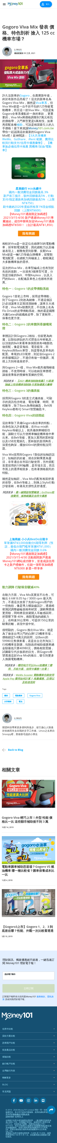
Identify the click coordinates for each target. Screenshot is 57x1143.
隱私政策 (25, 1114)
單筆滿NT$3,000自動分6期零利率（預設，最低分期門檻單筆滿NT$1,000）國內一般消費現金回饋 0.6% (28, 553)
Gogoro (24, 95)
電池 (20, 701)
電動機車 (18, 695)
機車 (6, 695)
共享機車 (8, 701)
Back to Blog (15, 749)
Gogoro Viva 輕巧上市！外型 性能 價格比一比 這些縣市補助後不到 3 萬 (27, 820)
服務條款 (16, 1114)
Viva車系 (41, 103)
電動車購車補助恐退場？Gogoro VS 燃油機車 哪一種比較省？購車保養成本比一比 (28, 871)
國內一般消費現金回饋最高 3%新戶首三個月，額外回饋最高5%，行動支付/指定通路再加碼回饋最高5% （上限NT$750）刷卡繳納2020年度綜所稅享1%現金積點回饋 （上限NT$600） (28, 207)
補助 (19, 124)
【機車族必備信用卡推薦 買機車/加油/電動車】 (27, 146)
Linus (18, 49)
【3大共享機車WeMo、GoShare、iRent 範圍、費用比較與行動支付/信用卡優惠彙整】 (28, 139)
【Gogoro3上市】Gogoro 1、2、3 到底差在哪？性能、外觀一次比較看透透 (28, 929)
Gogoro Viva (34, 695)
